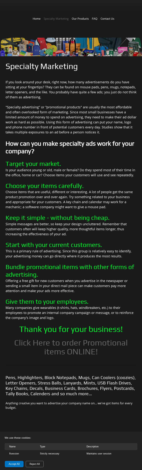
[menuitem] (36, 18)
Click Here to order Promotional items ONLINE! (71, 347)
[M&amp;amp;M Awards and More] (73, 8)
